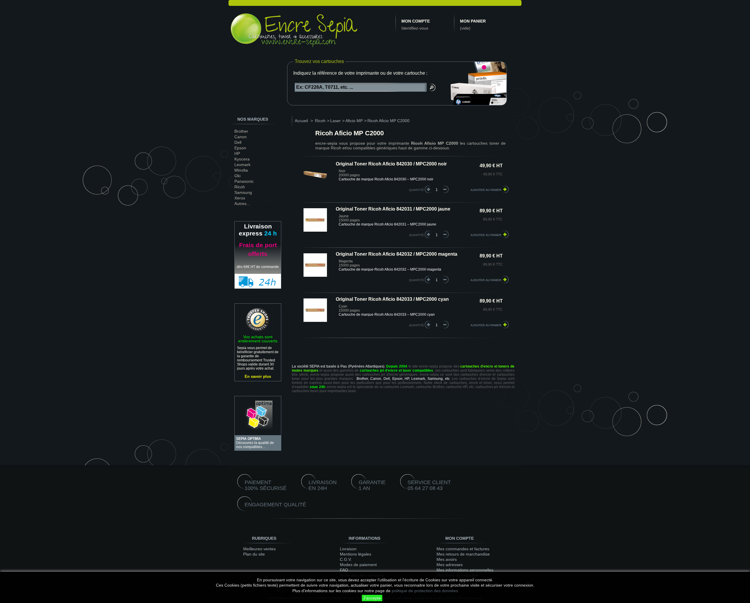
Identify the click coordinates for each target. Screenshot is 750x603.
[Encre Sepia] (294, 31)
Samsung (243, 192)
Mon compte (415, 21)
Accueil (301, 120)
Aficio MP (354, 120)
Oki (237, 175)
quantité (416, 190)
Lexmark (242, 164)
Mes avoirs (447, 559)
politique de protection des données (425, 590)
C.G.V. (346, 559)
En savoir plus (258, 376)
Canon (240, 136)
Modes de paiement (358, 564)
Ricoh (239, 187)
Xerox (239, 198)
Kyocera (242, 159)
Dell (237, 142)
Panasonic (244, 181)
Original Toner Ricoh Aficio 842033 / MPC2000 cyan (392, 299)
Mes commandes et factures (463, 549)
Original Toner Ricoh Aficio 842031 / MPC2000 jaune (393, 208)
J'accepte (372, 598)
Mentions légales (355, 554)
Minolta (241, 170)
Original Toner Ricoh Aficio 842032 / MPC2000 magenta (396, 254)
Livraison (348, 548)
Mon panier (473, 21)
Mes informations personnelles (465, 570)
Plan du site (254, 554)
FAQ (344, 570)
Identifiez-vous (414, 28)
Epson (240, 148)
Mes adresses (450, 565)
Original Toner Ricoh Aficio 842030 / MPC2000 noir (391, 163)
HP (237, 153)
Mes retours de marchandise (463, 554)
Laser (335, 120)
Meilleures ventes (259, 548)
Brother (241, 131)
